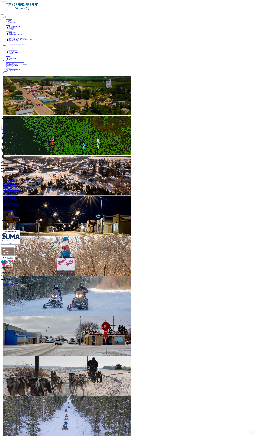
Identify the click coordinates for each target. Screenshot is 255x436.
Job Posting (8, 20)
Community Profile (12, 50)
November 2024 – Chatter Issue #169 (11, 205)
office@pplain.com (5, 275)
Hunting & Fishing (10, 66)
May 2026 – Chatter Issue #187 (9, 184)
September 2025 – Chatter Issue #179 (11, 193)
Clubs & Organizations (10, 70)
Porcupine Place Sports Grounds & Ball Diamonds (16, 64)
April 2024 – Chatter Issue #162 (10, 213)
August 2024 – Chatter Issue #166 (10, 209)
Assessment (10, 33)
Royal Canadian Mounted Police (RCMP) (17, 38)
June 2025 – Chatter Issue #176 (9, 197)
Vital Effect (42, 288)
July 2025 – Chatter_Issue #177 (9, 196)
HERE (4, 224)
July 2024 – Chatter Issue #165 (9, 210)
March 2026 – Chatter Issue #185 (10, 186)
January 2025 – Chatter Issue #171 (10, 203)
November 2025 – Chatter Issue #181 (11, 191)
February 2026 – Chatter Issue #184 (10, 187)
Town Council (9, 19)
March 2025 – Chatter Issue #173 (10, 200)
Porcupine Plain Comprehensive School (16, 44)
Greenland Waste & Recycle (14, 40)
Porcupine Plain (11, 288)
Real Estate (10, 23)
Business (8, 21)
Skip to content (4, 1)
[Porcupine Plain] (22, 12)
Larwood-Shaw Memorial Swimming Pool (15, 62)
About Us (8, 25)
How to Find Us (11, 51)
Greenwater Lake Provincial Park (13, 69)
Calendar (5, 71)
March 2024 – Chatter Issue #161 (10, 215)
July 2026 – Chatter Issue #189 (9, 181)
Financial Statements (12, 32)
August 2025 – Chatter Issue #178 (10, 194)
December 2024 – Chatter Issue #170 (11, 204)
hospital (4, 122)
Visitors (4, 45)
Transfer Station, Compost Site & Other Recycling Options (20, 39)
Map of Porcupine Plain (13, 52)
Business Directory (12, 22)
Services (7, 35)
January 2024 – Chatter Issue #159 (10, 217)
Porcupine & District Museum (12, 65)
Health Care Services (12, 41)
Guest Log (8, 59)
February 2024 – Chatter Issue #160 (10, 216)
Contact (4, 74)
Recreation (5, 60)
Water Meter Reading (7, 285)
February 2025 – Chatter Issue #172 (10, 202)
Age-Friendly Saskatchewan (14, 26)
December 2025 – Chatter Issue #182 (11, 190)
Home (4, 16)
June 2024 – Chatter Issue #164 (9, 211)
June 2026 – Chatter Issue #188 (9, 182)
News (4, 72)
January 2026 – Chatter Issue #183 (10, 188)
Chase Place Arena (10, 63)
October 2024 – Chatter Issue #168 (10, 206)
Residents (5, 17)
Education (8, 42)
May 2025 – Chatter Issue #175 (9, 198)
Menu (3, 14)
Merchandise (11, 28)
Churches (10, 37)
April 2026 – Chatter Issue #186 (10, 185)
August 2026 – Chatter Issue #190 (10, 180)
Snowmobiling (9, 68)
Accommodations (9, 54)
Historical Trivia (11, 27)
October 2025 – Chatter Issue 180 (10, 192)
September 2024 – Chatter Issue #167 (11, 207)
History (10, 47)
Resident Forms (9, 31)
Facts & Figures (11, 29)
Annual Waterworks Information (15, 34)
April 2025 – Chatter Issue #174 (10, 199)
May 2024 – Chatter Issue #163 (9, 212)
